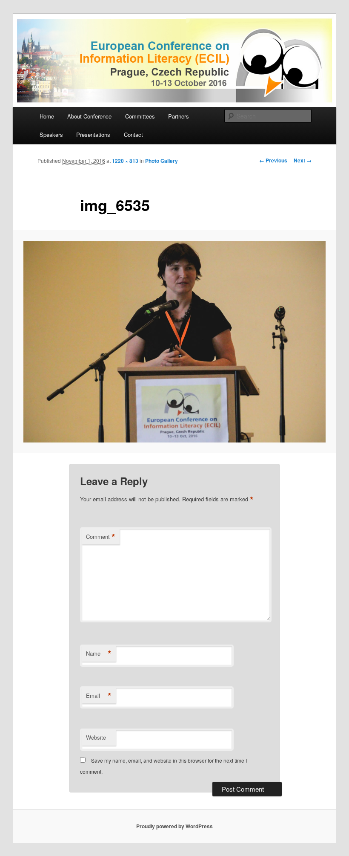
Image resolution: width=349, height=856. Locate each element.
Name (99, 653)
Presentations (93, 134)
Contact (133, 134)
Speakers (51, 134)
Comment (100, 537)
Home (47, 116)
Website (96, 737)
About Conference (89, 116)
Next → (303, 160)
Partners (178, 116)
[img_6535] (174, 341)
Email (99, 696)
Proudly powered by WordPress (174, 826)
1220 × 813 (125, 161)
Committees (140, 116)
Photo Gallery (161, 161)
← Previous (273, 160)
